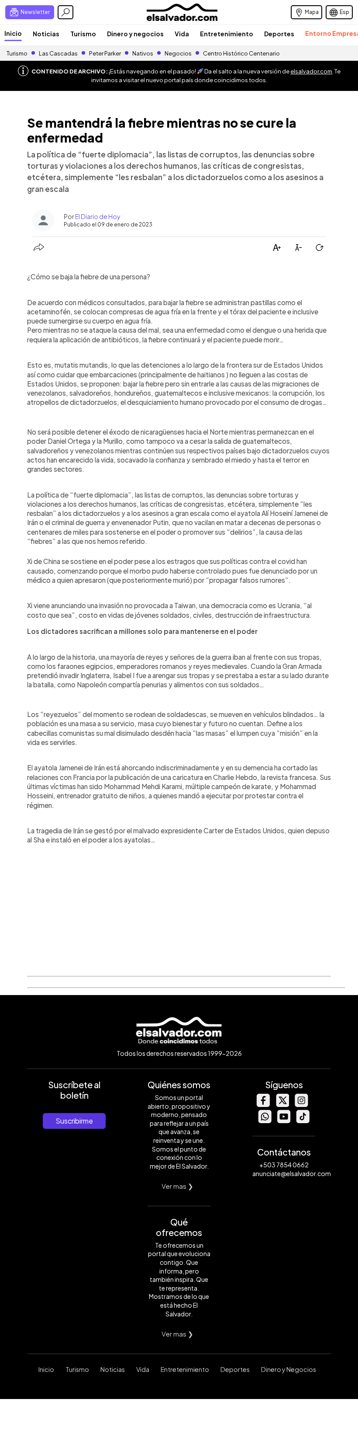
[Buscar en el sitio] (65, 12)
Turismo (83, 34)
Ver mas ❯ (177, 1186)
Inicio (13, 33)
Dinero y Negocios (288, 1369)
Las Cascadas (58, 53)
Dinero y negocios (135, 34)
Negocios (178, 53)
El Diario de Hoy (97, 216)
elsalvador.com (311, 71)
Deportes (279, 34)
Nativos (142, 53)
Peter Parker (105, 53)
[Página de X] (282, 1104)
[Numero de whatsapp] (265, 1121)
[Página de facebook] (263, 1104)
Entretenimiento (226, 34)
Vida (182, 34)
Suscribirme (74, 1120)
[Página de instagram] (301, 1104)
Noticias (46, 34)
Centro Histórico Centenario (241, 53)
